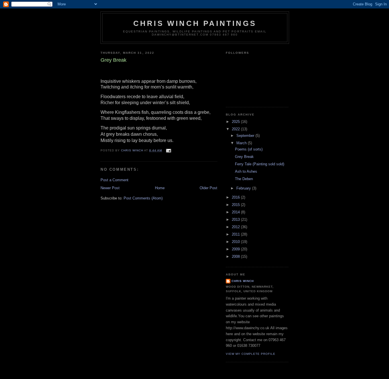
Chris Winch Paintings (194, 23)
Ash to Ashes (246, 171)
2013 (236, 219)
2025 (236, 122)
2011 (236, 234)
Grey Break (244, 157)
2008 (236, 256)
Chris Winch (243, 281)
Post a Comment (114, 180)
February (244, 188)
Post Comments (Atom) (143, 198)
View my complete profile (250, 353)
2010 (236, 242)
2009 (236, 249)
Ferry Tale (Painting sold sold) (259, 164)
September (245, 135)
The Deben (244, 179)
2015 (236, 205)
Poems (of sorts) (249, 149)
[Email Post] (168, 150)
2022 (236, 129)
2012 (236, 227)
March (242, 143)
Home (160, 188)
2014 (236, 212)
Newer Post (110, 188)
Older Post (208, 188)
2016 (236, 197)
